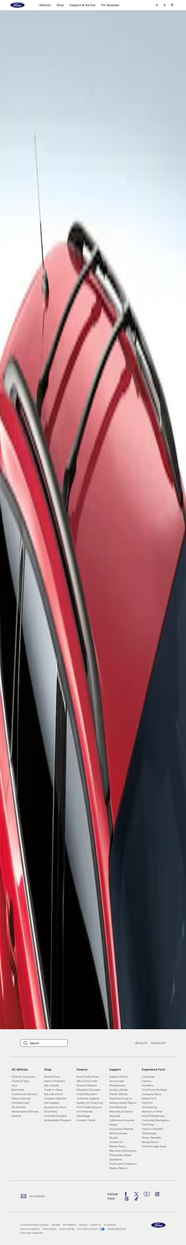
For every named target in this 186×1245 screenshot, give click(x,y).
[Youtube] (147, 1194)
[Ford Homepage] (158, 1225)
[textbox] (43, 1043)
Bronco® (141, 1043)
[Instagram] (157, 1194)
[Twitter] (136, 1194)
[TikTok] (136, 1199)
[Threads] (127, 1199)
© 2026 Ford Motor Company (34, 1225)
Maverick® (158, 1043)
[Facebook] (127, 1194)
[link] (56, 1225)
